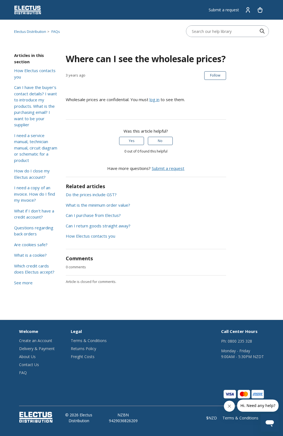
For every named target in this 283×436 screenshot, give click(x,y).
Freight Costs (83, 356)
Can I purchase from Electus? (93, 215)
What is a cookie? (30, 255)
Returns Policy (83, 348)
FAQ (23, 372)
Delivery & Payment (37, 348)
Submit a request (224, 9)
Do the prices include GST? (91, 194)
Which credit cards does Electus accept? (34, 269)
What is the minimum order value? (98, 205)
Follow (215, 75)
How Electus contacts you (35, 74)
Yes (131, 140)
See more (23, 282)
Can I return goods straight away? (98, 225)
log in (154, 99)
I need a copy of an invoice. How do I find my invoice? (34, 194)
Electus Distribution (30, 31)
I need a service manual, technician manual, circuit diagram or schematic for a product (35, 148)
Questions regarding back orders (33, 231)
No (160, 140)
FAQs (55, 31)
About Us (27, 356)
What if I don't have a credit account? (34, 214)
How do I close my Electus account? (32, 174)
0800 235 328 (240, 341)
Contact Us (29, 364)
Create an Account (35, 340)
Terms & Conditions (89, 340)
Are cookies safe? (31, 244)
